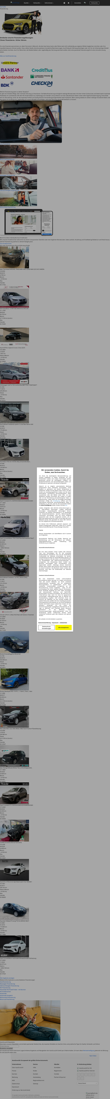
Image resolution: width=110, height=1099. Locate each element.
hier (66, 505)
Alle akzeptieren (63, 627)
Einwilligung (56, 501)
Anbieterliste (63, 622)
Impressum (55, 622)
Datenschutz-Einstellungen (46, 627)
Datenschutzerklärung (44, 622)
